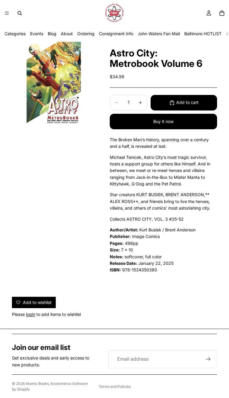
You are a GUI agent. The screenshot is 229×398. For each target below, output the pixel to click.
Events (36, 33)
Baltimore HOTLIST (203, 33)
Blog (52, 33)
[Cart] (221, 13)
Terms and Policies (115, 386)
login (30, 314)
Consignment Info (116, 33)
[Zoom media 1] (53, 83)
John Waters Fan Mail (159, 33)
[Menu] (7, 13)
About (67, 33)
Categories (15, 33)
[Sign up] (208, 359)
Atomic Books (37, 383)
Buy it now (163, 121)
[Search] (19, 13)
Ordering (86, 33)
